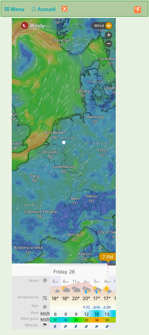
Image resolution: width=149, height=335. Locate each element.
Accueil (47, 9)
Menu (18, 9)
